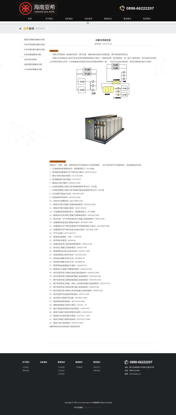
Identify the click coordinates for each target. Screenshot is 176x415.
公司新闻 (61, 367)
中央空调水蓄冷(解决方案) (34, 49)
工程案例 (79, 367)
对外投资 (88, 19)
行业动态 (61, 371)
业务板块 (69, 19)
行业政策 (61, 374)
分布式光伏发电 (30, 59)
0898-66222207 (140, 8)
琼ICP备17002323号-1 (93, 407)
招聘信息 (97, 371)
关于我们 (49, 19)
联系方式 (97, 367)
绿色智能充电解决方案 (33, 64)
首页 (30, 19)
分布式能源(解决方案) (32, 54)
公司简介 (26, 367)
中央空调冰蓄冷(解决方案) (34, 44)
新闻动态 (108, 19)
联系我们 (147, 19)
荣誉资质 (26, 371)
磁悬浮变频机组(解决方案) (34, 40)
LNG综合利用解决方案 (33, 69)
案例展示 (127, 19)
